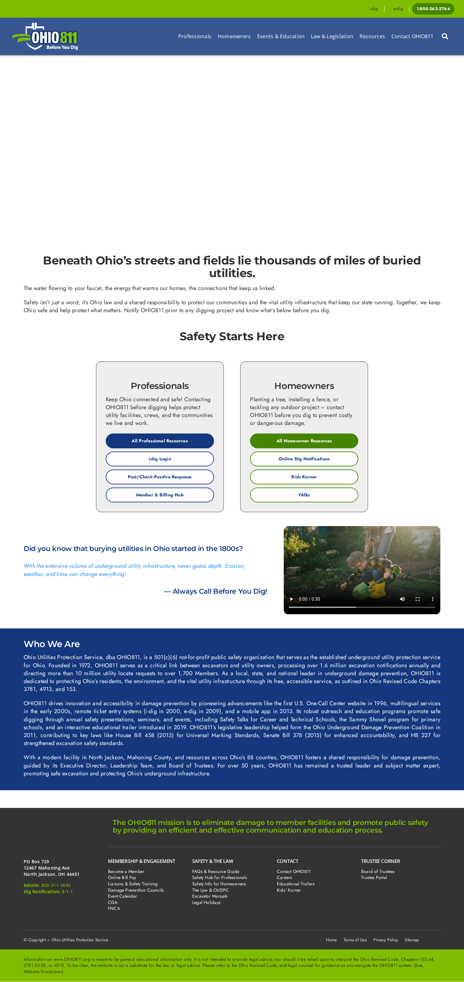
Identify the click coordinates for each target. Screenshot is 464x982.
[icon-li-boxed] (77, 905)
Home (331, 940)
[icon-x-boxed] (45, 905)
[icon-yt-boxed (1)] (94, 905)
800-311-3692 (56, 885)
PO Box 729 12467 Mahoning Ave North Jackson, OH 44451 (52, 867)
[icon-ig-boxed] (61, 905)
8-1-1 (67, 891)
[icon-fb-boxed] (29, 905)
